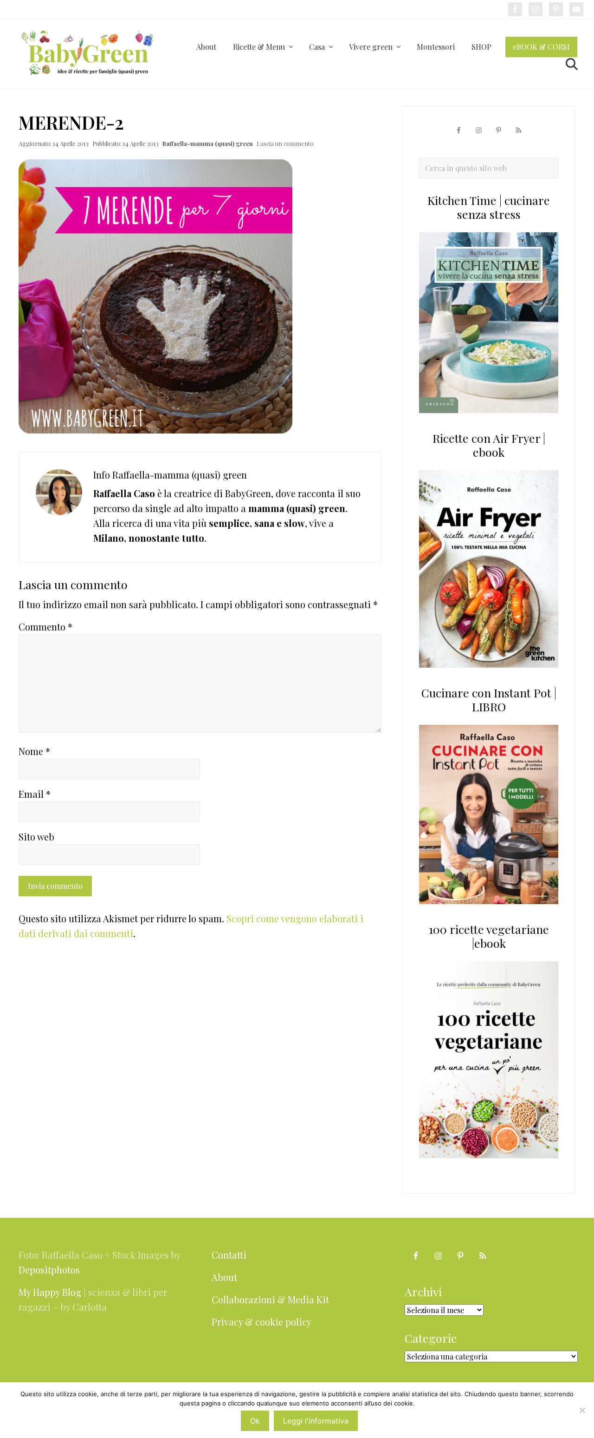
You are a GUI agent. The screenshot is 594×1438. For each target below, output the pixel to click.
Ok (255, 1420)
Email (35, 794)
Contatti (229, 1254)
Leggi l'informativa (316, 1420)
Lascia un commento (285, 143)
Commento (45, 626)
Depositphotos (49, 1269)
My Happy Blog (50, 1292)
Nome (34, 751)
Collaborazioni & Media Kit (270, 1299)
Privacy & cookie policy (261, 1321)
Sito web (36, 836)
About (224, 1277)
